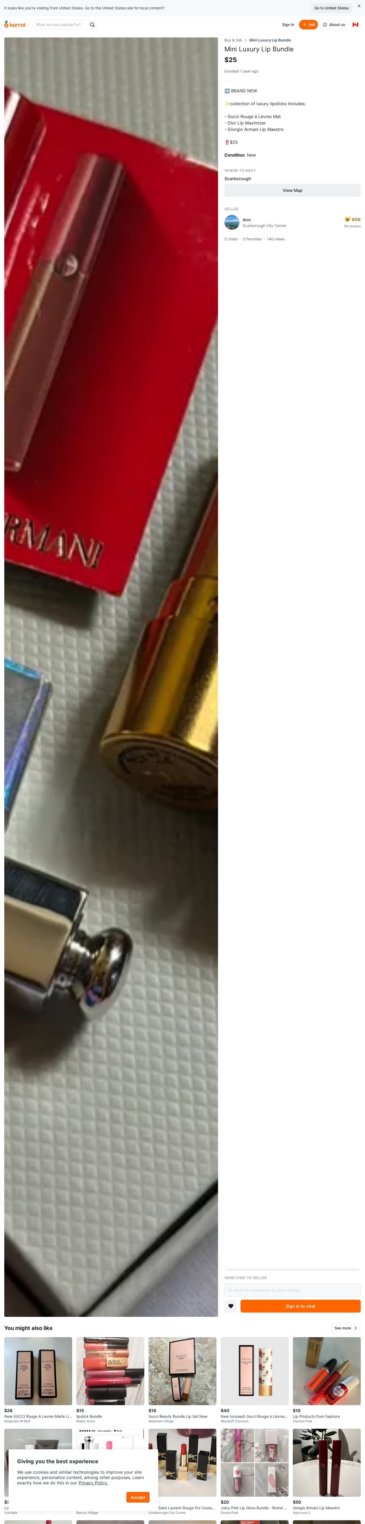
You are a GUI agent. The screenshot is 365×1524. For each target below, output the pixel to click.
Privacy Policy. (93, 1482)
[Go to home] (15, 25)
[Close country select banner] (359, 6)
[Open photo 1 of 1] (111, 677)
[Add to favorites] (230, 1306)
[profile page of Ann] (231, 222)
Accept (138, 1497)
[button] (346, 1328)
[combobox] (60, 24)
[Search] (92, 24)
